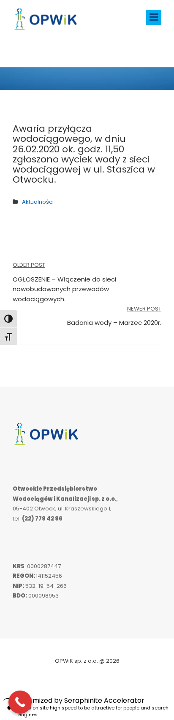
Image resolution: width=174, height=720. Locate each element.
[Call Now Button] (20, 702)
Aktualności (38, 202)
